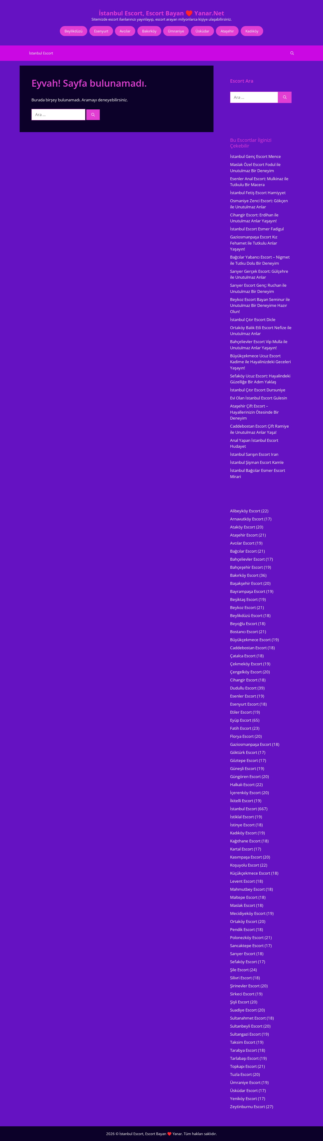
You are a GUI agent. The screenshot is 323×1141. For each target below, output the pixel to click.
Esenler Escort (243, 696)
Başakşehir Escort (246, 583)
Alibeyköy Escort (245, 511)
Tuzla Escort (241, 1074)
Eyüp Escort (240, 720)
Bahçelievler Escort (247, 559)
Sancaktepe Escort (247, 945)
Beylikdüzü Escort (246, 615)
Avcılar (125, 31)
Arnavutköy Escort (246, 519)
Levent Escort (242, 881)
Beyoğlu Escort (243, 623)
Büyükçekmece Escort (250, 639)
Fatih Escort (240, 728)
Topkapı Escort (243, 1066)
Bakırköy (149, 31)
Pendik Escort (242, 929)
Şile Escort (239, 969)
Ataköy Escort (242, 527)
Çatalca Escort (243, 655)
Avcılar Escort (242, 543)
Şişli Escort (239, 1002)
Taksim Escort (242, 1042)
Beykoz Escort (243, 607)
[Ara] (93, 114)
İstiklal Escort (242, 816)
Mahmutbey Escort (247, 889)
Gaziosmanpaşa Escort (250, 744)
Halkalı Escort (242, 784)
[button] (292, 53)
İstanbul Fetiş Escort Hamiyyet (258, 192)
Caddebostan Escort (248, 647)
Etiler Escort (241, 712)
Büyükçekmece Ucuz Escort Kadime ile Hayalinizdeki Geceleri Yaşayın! (260, 362)
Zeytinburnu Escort (247, 1106)
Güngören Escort (245, 776)
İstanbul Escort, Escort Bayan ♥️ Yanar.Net (161, 13)
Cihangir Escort (244, 680)
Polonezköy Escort (247, 937)
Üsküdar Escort (244, 1090)
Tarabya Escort (243, 1050)
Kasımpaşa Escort (246, 857)
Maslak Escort (242, 905)
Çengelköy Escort (246, 672)
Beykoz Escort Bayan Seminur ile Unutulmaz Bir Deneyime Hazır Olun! (260, 305)
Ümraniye (176, 31)
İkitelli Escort (241, 800)
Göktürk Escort (243, 752)
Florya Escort (242, 736)
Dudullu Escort (243, 688)
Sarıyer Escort (242, 953)
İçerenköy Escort (245, 792)
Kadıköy (251, 31)
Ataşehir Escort (244, 535)
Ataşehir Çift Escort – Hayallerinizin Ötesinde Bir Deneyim (254, 412)
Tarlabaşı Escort (244, 1058)
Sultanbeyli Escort (246, 1026)
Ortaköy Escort (243, 921)
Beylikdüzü (74, 31)
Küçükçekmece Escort (250, 873)
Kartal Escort (241, 849)
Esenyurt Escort (244, 704)
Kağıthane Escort (245, 841)
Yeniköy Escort (243, 1098)
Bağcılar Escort (243, 551)
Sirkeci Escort (242, 994)
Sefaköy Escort (243, 961)
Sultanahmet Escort (248, 1018)
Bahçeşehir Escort (246, 567)
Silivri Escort (241, 977)
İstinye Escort (242, 825)
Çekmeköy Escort (246, 664)
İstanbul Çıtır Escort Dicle (252, 319)
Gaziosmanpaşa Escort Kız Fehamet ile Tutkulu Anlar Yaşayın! (253, 243)
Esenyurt (101, 31)
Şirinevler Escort (245, 986)
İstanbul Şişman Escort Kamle (257, 462)
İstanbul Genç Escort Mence (255, 156)
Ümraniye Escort (245, 1082)
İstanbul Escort (41, 53)
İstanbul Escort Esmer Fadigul (257, 229)
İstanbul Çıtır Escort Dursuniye (257, 390)
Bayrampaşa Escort (247, 591)
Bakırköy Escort (244, 575)
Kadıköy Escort (243, 833)
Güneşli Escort (243, 768)
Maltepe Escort (244, 897)
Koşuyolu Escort (244, 865)
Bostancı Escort (244, 631)
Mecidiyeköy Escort (248, 913)
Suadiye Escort (243, 1010)
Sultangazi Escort (245, 1034)
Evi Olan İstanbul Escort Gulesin (258, 398)
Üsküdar (202, 31)
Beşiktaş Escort (244, 599)
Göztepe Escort (244, 760)
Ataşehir (227, 31)
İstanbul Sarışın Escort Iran (254, 454)
